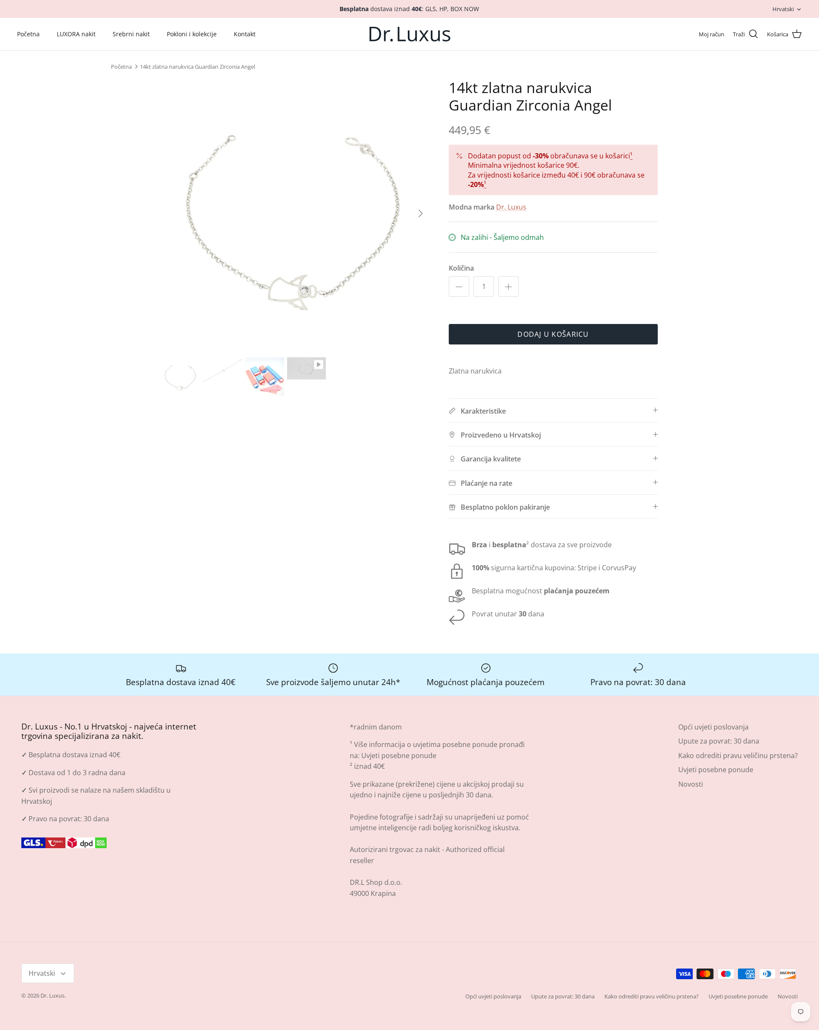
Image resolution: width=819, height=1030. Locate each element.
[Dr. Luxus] (409, 34)
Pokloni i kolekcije (192, 34)
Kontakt (245, 34)
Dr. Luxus (511, 207)
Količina (461, 268)
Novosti (690, 784)
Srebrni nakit (131, 34)
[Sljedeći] (420, 213)
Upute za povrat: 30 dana (718, 741)
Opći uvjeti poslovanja (713, 727)
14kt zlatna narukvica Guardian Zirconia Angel (197, 66)
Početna (28, 34)
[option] (295, 213)
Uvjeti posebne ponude (398, 755)
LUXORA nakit (76, 34)
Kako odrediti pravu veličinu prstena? (738, 755)
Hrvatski (783, 9)
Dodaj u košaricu (553, 334)
